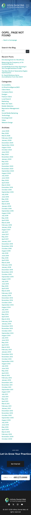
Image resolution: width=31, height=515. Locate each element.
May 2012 (5, 371)
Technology (6, 115)
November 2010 (7, 413)
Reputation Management (10, 108)
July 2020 (5, 176)
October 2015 (7, 274)
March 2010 (6, 432)
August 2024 (6, 147)
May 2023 (5, 154)
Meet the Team (7, 104)
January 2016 (6, 267)
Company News (7, 92)
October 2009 (7, 439)
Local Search (6, 99)
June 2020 (5, 178)
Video (4, 120)
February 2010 (7, 434)
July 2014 (5, 310)
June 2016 (5, 256)
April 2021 (5, 164)
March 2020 (6, 185)
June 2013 (5, 340)
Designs (4, 94)
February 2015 (7, 293)
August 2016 (6, 251)
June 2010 (5, 425)
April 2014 (5, 317)
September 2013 (7, 333)
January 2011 (6, 408)
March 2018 (6, 223)
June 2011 (5, 397)
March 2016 (6, 263)
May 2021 (5, 161)
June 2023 (5, 152)
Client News (6, 90)
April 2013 (5, 345)
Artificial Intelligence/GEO (11, 87)
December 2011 (7, 382)
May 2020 (5, 180)
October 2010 (7, 415)
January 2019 (6, 206)
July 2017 (5, 232)
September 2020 (8, 171)
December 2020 (7, 166)
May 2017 (5, 237)
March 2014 (6, 319)
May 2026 (5, 133)
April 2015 (5, 288)
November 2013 (7, 328)
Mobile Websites (7, 106)
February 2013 (7, 350)
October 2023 (7, 150)
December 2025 (7, 143)
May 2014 (5, 314)
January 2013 (6, 352)
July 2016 (5, 253)
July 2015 (5, 281)
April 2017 (5, 239)
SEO (3, 111)
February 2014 (7, 321)
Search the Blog (9, 48)
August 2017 (6, 230)
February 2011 (6, 406)
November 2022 (7, 157)
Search (27, 51)
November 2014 (7, 300)
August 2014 (6, 307)
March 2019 (6, 204)
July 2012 (5, 366)
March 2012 (6, 375)
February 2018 (7, 225)
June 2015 (5, 284)
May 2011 (5, 399)
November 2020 (7, 169)
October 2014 (7, 303)
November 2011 (7, 385)
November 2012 (7, 357)
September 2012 (7, 361)
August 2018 (6, 213)
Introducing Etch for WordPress (13, 60)
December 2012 (7, 354)
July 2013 (5, 338)
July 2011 (5, 394)
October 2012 (6, 359)
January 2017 (6, 241)
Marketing (5, 101)
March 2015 (6, 291)
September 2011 (7, 389)
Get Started (15, 464)
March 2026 (6, 136)
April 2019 (5, 201)
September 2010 (8, 418)
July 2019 (5, 194)
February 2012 (7, 378)
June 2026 (5, 131)
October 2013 (6, 331)
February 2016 (7, 265)
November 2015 (7, 272)
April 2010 (5, 429)
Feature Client (7, 97)
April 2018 (5, 220)
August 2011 (6, 392)
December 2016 (7, 244)
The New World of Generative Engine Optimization (14, 72)
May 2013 (5, 342)
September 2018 (8, 211)
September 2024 (8, 145)
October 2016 (7, 248)
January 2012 (6, 380)
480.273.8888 (15, 477)
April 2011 (5, 401)
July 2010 (5, 422)
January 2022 (6, 159)
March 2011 (5, 404)
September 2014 (8, 305)
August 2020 (6, 173)
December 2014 (7, 298)
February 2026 (7, 138)
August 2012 (6, 364)
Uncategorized (7, 118)
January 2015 (6, 295)
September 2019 (8, 192)
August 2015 (6, 279)
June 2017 (5, 234)
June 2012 (5, 368)
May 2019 (5, 199)
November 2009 (7, 437)
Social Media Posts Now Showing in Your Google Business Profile (14, 67)
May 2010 (5, 427)
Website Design (7, 122)
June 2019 (5, 197)
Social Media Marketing (10, 113)
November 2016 (7, 246)
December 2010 (7, 411)
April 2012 (5, 373)
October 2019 (7, 190)
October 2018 (7, 209)
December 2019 (7, 187)
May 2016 (5, 258)
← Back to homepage (9, 40)
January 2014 (6, 324)
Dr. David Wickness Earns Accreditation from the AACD (12, 76)
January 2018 (6, 227)
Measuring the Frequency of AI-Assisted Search (13, 63)
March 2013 (6, 347)
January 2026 (6, 140)
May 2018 (5, 218)
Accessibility (6, 85)
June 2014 (5, 312)
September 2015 (8, 277)
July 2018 (5, 216)
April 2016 (5, 260)
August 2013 (6, 335)
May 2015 (5, 286)
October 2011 (6, 387)
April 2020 (5, 183)
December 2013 (7, 326)
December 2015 (7, 270)
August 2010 (6, 420)
